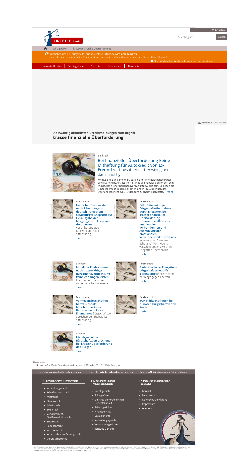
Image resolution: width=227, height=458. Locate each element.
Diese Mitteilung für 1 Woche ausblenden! (184, 61)
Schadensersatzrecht (58, 392)
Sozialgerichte (102, 415)
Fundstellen (114, 66)
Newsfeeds (148, 395)
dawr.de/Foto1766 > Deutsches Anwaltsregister (61, 365)
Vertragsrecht (54, 430)
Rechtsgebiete (76, 66)
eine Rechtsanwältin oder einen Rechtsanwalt (137, 449)
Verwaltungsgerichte (106, 420)
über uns (147, 408)
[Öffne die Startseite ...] (74, 37)
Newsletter (134, 66)
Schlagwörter (60, 48)
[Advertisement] (129, 96)
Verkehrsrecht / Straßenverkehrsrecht (59, 415)
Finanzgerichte (103, 411)
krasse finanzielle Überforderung (92, 48)
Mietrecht (52, 396)
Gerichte (95, 66)
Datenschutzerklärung (154, 399)
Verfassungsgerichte (106, 424)
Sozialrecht (53, 409)
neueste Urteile (52, 66)
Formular (87, 450)
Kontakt (146, 391)
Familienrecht (54, 425)
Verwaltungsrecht (57, 388)
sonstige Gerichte (104, 428)
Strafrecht (52, 421)
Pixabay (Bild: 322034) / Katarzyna (104, 365)
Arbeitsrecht (54, 405)
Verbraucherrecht (57, 438)
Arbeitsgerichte (103, 407)
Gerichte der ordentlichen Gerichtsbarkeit (109, 401)
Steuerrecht (53, 401)
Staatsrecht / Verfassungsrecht (64, 434)
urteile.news (54, 447)
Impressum (148, 404)
